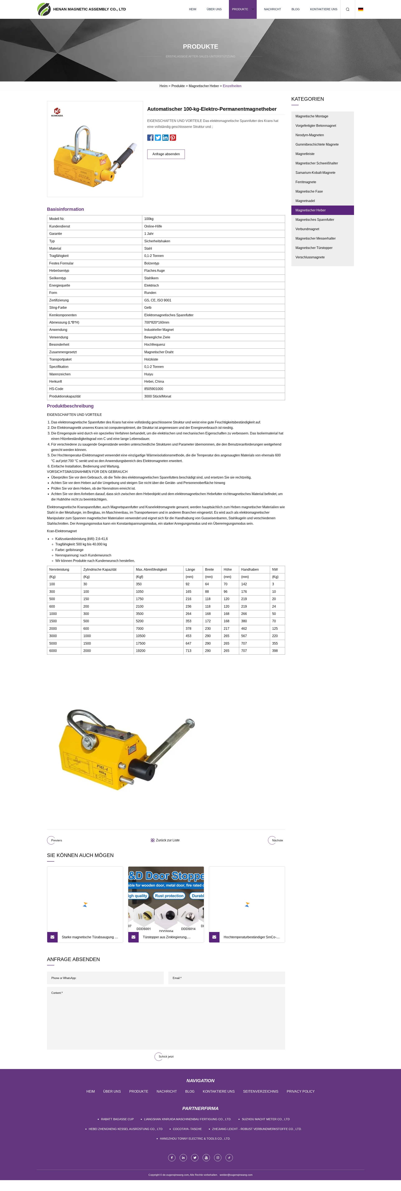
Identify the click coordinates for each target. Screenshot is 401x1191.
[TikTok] (229, 1157)
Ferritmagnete (306, 182)
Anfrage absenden (166, 154)
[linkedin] (183, 1157)
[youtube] (206, 1157)
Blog (296, 9)
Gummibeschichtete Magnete (317, 144)
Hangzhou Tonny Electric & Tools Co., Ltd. (195, 1138)
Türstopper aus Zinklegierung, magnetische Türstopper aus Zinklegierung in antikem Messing (168, 938)
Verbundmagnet (307, 229)
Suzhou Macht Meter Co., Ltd (266, 1119)
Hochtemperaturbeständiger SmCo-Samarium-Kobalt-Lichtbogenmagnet (251, 938)
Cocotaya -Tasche (187, 1129)
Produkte (240, 9)
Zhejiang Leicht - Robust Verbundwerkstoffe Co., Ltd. (257, 1129)
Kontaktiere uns (323, 9)
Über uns (214, 9)
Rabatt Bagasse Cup (117, 1119)
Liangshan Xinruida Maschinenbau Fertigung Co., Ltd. (187, 1119)
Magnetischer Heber (204, 86)
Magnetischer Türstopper (314, 248)
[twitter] (194, 1157)
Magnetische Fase (309, 191)
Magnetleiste (305, 154)
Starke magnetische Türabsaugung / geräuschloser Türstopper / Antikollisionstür (88, 938)
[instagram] (217, 1157)
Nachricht (272, 9)
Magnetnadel (305, 201)
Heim (192, 9)
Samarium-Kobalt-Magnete (315, 172)
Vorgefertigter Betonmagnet (316, 125)
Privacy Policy (301, 1091)
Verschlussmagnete (310, 257)
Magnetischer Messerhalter (316, 238)
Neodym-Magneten (310, 135)
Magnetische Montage (312, 116)
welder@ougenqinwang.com (236, 1174)
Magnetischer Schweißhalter (317, 163)
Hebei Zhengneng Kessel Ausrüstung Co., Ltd (125, 1129)
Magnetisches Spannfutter (315, 219)
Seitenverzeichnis (260, 1091)
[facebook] (171, 1157)
